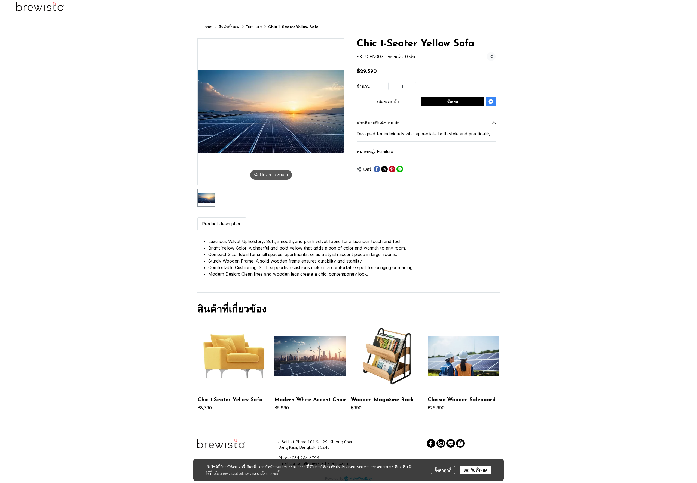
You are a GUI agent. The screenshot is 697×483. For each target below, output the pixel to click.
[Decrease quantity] (392, 86)
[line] (450, 443)
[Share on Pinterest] (392, 169)
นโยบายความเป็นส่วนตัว (232, 473)
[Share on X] (384, 169)
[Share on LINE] (399, 169)
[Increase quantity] (412, 86)
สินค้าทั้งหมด (229, 26)
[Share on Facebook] (377, 169)
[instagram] (440, 443)
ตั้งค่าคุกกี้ (442, 470)
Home (207, 26)
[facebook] (431, 443)
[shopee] (460, 443)
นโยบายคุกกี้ (269, 473)
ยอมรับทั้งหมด (475, 470)
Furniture (254, 26)
